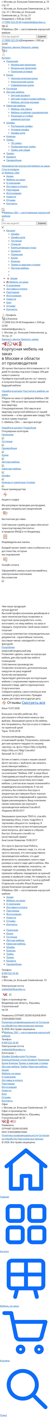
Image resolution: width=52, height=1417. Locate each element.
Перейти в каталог (12, 391)
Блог (9, 302)
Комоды (10, 136)
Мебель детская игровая (25, 102)
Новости (11, 196)
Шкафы (10, 122)
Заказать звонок (11, 47)
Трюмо (10, 153)
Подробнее (29, 427)
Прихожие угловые (21, 71)
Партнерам (12, 189)
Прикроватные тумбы (23, 146)
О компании (13, 183)
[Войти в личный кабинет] (3, 54)
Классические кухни (22, 81)
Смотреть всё (33, 702)
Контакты (11, 203)
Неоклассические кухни (24, 78)
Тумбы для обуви (20, 150)
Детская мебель (15, 92)
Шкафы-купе (18, 133)
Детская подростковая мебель (28, 98)
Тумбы (10, 139)
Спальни (16, 244)
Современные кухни (22, 85)
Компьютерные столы (23, 247)
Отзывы (10, 200)
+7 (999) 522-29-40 (11, 22)
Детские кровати (20, 95)
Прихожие (12, 61)
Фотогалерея (13, 193)
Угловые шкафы (20, 129)
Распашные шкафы (22, 126)
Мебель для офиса (21, 109)
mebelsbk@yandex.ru (33, 22)
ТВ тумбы (16, 143)
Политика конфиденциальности (20, 1022)
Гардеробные (14, 160)
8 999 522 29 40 (10, 973)
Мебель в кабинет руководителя (29, 112)
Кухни (9, 75)
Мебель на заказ (15, 179)
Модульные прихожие (23, 68)
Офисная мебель (16, 105)
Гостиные (11, 88)
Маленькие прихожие (23, 64)
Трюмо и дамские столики (25, 264)
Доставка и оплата (16, 186)
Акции (9, 176)
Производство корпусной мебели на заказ (26, 166)
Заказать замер (30, 47)
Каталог (6, 57)
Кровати (11, 156)
